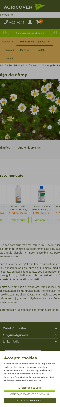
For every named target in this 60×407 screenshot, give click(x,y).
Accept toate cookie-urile (30, 400)
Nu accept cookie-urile (29, 388)
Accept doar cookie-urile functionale (29, 394)
